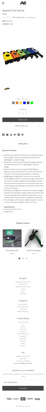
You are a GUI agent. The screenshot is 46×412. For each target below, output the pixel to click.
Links (23, 291)
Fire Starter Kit (12, 251)
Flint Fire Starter (34, 251)
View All (23, 346)
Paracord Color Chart (23, 287)
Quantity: (23, 109)
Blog (23, 289)
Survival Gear (23, 304)
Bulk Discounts (23, 311)
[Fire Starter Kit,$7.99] (12, 238)
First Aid (23, 309)
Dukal (23, 343)
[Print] (11, 134)
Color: (23, 99)
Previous (3, 241)
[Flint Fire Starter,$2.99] (34, 238)
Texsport (23, 336)
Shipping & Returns (23, 282)
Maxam (23, 341)
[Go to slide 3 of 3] (26, 258)
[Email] (7, 134)
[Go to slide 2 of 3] (23, 258)
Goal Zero (23, 339)
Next (43, 241)
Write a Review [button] (30, 17)
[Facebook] (3, 134)
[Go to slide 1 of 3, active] (19, 258)
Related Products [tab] (23, 223)
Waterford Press (23, 334)
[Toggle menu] (3, 3)
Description (23, 144)
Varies (23, 327)
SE (23, 324)
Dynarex (23, 331)
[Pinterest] (22, 134)
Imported (23, 329)
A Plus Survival (23, 322)
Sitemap (23, 294)
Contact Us (23, 284)
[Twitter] (15, 134)
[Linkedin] (19, 134)
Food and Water (23, 307)
